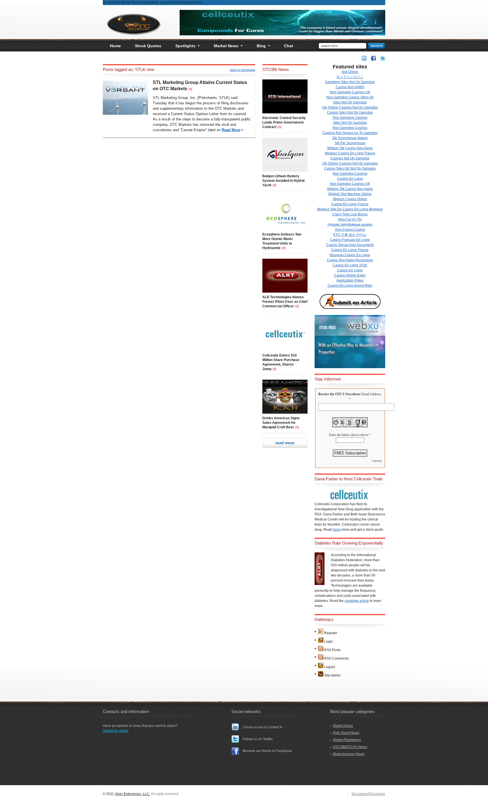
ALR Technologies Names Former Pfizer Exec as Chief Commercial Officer (285, 301)
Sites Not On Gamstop (350, 102)
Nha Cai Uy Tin (350, 219)
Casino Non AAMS (350, 87)
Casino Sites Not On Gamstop (350, 113)
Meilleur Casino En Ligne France (350, 153)
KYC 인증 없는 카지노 (350, 235)
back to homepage (242, 70)
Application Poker (349, 280)
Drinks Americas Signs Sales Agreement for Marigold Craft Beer (281, 422)
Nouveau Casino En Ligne (350, 255)
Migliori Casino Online (350, 199)
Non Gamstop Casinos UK (350, 92)
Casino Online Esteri (350, 275)
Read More (231, 130)
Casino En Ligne (350, 179)
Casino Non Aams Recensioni (350, 260)
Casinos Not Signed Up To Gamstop (350, 133)
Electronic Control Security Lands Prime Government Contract (284, 122)
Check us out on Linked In (262, 727)
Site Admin (332, 675)
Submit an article (115, 731)
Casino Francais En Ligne (350, 240)
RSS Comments (336, 658)
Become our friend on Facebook (267, 751)
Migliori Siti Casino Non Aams (350, 148)
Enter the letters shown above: (349, 435)
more (337, 530)
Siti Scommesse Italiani (350, 138)
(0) (190, 89)
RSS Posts (332, 650)
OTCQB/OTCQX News (350, 747)
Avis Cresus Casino (350, 230)
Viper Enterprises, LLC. (132, 794)
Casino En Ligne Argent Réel (350, 286)
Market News (343, 726)
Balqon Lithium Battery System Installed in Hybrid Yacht (283, 180)
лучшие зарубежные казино (350, 224)
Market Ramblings (347, 740)
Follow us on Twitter (258, 739)
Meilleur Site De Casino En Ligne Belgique (350, 209)
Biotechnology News (349, 754)
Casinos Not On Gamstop (349, 158)
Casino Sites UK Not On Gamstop (350, 168)
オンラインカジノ (349, 77)
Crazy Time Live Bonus (350, 214)
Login (328, 641)
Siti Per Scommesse (350, 143)
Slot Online (349, 72)
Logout (329, 667)
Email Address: (371, 394)
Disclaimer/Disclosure (368, 794)
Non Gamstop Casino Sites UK (350, 97)
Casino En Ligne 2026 (350, 265)
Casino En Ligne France (350, 204)
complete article (357, 601)
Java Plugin (212, 3)
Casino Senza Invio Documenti (350, 245)
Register (330, 633)
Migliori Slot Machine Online (350, 194)
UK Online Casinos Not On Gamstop (350, 107)
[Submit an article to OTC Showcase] (350, 309)
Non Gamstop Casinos (350, 118)
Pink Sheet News (346, 733)
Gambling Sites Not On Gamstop (350, 82)
